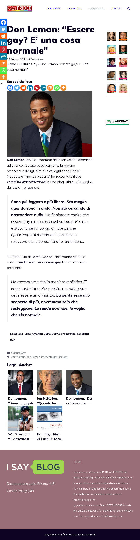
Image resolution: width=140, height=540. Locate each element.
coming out (18, 357)
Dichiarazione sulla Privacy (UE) (31, 483)
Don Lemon (33, 357)
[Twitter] (17, 88)
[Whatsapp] (57, 88)
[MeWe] (43, 88)
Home (11, 64)
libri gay (63, 357)
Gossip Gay (75, 8)
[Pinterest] (37, 88)
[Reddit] (23, 88)
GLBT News (54, 8)
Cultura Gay (97, 8)
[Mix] (50, 88)
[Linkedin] (30, 88)
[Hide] (1, 83)
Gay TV (116, 8)
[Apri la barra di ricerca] (128, 8)
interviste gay (49, 357)
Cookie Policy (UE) (20, 491)
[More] (63, 88)
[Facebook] (10, 88)
